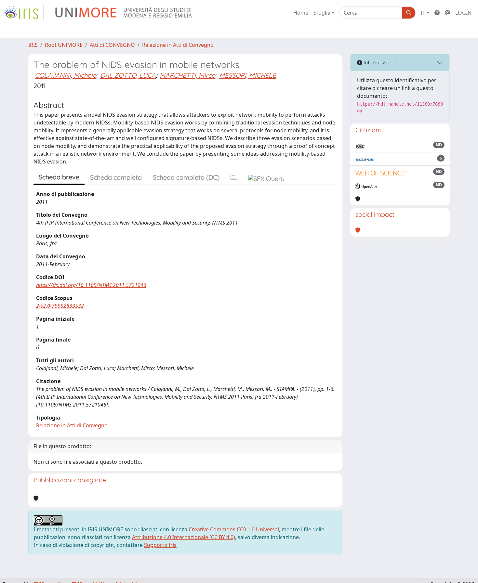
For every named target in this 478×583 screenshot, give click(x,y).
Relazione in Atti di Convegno (178, 44)
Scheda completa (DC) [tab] (186, 177)
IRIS (33, 44)
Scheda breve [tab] (59, 177)
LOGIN (463, 12)
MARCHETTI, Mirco (187, 75)
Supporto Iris (160, 545)
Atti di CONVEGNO (112, 44)
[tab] (234, 177)
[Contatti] (447, 12)
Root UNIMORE (64, 44)
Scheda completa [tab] (116, 177)
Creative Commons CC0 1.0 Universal (234, 529)
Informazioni (377, 62)
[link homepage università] (124, 12)
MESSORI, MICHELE (247, 75)
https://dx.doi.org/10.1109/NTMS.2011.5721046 (91, 285)
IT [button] (423, 12)
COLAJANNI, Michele (65, 75)
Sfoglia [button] (321, 12)
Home (300, 12)
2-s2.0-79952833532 (60, 305)
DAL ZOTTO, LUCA (128, 75)
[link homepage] (24, 12)
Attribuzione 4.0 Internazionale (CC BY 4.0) (183, 537)
